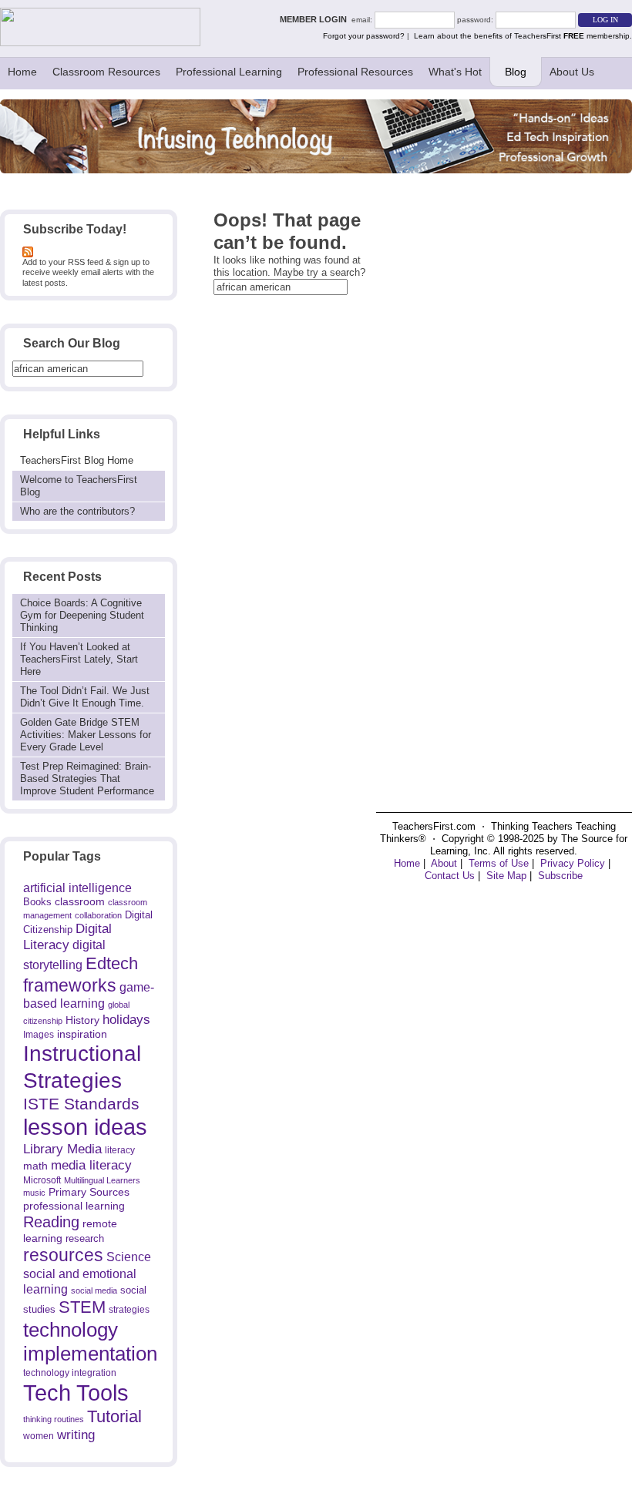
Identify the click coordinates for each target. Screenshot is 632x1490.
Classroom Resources (106, 71)
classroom (80, 901)
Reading (51, 1221)
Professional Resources (355, 71)
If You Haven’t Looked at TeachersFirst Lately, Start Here (79, 659)
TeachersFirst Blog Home (76, 460)
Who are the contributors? (77, 511)
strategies (129, 1309)
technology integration (69, 1373)
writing (76, 1435)
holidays (126, 1019)
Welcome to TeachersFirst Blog (78, 486)
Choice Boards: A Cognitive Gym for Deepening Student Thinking (82, 615)
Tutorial (114, 1416)
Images (38, 1034)
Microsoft (42, 1180)
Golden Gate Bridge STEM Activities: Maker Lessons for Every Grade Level (85, 734)
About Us (572, 71)
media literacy (91, 1165)
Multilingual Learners (102, 1180)
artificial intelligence (77, 887)
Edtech (112, 963)
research (85, 1238)
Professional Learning (229, 71)
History (82, 1020)
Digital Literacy (67, 936)
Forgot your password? (364, 36)
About (444, 863)
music (34, 1192)
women (38, 1436)
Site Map (506, 875)
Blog (515, 71)
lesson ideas (85, 1127)
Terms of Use (499, 863)
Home (22, 71)
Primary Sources (89, 1192)
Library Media (62, 1149)
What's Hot (455, 71)
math (35, 1165)
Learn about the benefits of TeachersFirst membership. (523, 36)
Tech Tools (76, 1392)
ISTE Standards (81, 1104)
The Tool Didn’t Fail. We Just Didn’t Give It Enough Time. (85, 697)
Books (37, 902)
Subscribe (560, 875)
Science (128, 1256)
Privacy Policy (572, 863)
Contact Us (450, 875)
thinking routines (53, 1419)
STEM (82, 1307)
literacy (120, 1150)
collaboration (98, 915)
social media (94, 1290)
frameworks (69, 985)
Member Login (315, 19)
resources (63, 1255)
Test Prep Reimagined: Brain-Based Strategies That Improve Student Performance (87, 778)
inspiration (82, 1034)
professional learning (74, 1206)
